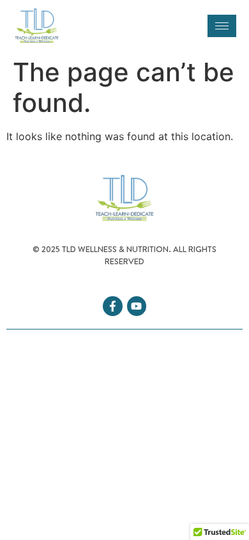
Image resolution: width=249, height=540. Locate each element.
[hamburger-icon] (221, 26)
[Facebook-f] (113, 306)
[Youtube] (137, 306)
